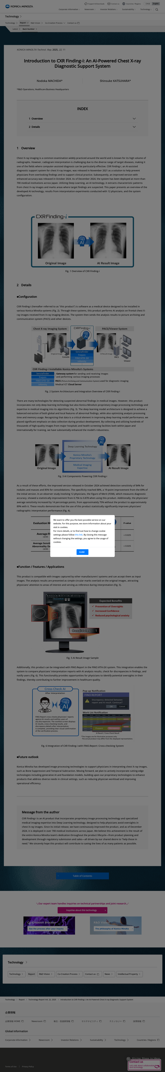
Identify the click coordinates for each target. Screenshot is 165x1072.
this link (79, 534)
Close (82, 552)
